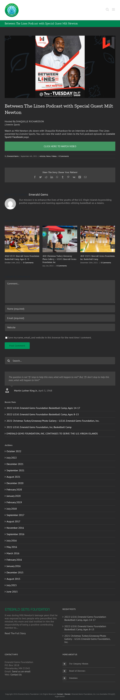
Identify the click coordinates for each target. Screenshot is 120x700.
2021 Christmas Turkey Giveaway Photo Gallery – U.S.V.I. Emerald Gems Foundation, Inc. (53, 417)
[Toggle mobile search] (107, 9)
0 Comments (64, 156)
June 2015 (12, 588)
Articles (42, 156)
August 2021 (13, 473)
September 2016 (15, 531)
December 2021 (15, 460)
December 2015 (15, 569)
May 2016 (12, 543)
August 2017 (13, 518)
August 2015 (13, 575)
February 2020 (14, 486)
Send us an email (21, 668)
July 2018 (12, 505)
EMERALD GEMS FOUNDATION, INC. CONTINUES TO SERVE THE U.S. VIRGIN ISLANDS (52, 430)
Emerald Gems (13, 156)
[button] (88, 660)
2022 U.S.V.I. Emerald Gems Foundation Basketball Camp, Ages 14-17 (43, 405)
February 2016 (14, 556)
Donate (67, 691)
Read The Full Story (15, 630)
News (48, 156)
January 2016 (14, 562)
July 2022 (12, 454)
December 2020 (15, 480)
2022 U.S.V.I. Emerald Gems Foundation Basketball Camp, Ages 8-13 (43, 411)
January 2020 (14, 492)
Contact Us (16, 671)
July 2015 (12, 582)
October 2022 (14, 448)
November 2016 (15, 524)
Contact (60, 691)
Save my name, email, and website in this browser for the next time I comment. (49, 334)
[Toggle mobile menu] (113, 9)
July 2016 (12, 537)
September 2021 (15, 467)
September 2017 (15, 511)
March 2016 (13, 550)
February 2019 (14, 499)
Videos (54, 156)
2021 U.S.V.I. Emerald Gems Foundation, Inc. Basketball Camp (39, 424)
